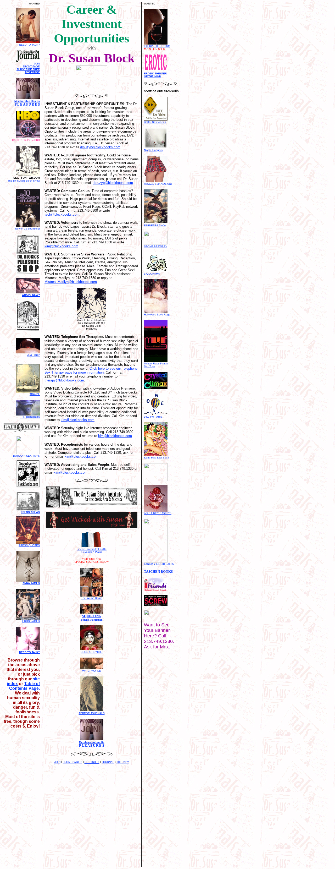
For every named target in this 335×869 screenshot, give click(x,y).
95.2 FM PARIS (153, 416)
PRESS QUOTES (29, 545)
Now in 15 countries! (27, 228)
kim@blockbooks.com (61, 246)
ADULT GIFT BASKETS (157, 513)
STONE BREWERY (155, 246)
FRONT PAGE (31, 66)
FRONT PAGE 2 (72, 762)
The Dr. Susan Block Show (24, 180)
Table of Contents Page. (24, 686)
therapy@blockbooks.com (64, 380)
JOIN (57, 762)
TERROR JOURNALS (92, 713)
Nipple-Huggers (153, 150)
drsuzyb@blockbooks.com (100, 147)
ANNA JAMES (31, 583)
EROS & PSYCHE (92, 652)
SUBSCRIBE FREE (28, 69)
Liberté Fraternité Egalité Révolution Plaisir (92, 550)
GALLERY (33, 355)
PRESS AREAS (30, 512)
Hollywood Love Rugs (157, 314)
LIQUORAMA (152, 273)
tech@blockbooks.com (61, 214)
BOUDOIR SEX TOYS (26, 455)
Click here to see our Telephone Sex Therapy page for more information (90, 370)
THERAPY (122, 762)
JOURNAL (108, 762)
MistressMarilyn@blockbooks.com (70, 282)
